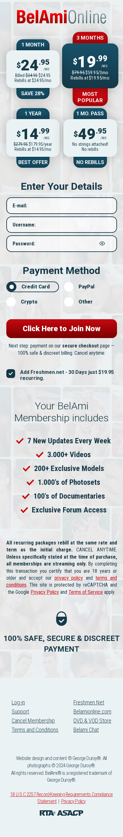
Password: (24, 244)
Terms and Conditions (35, 729)
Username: (24, 224)
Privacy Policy (45, 592)
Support (20, 711)
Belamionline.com (92, 711)
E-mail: (20, 206)
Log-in (18, 702)
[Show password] (102, 243)
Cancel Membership (33, 720)
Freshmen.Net (88, 702)
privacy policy (69, 578)
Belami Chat (86, 729)
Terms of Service (85, 592)
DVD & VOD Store (92, 720)
